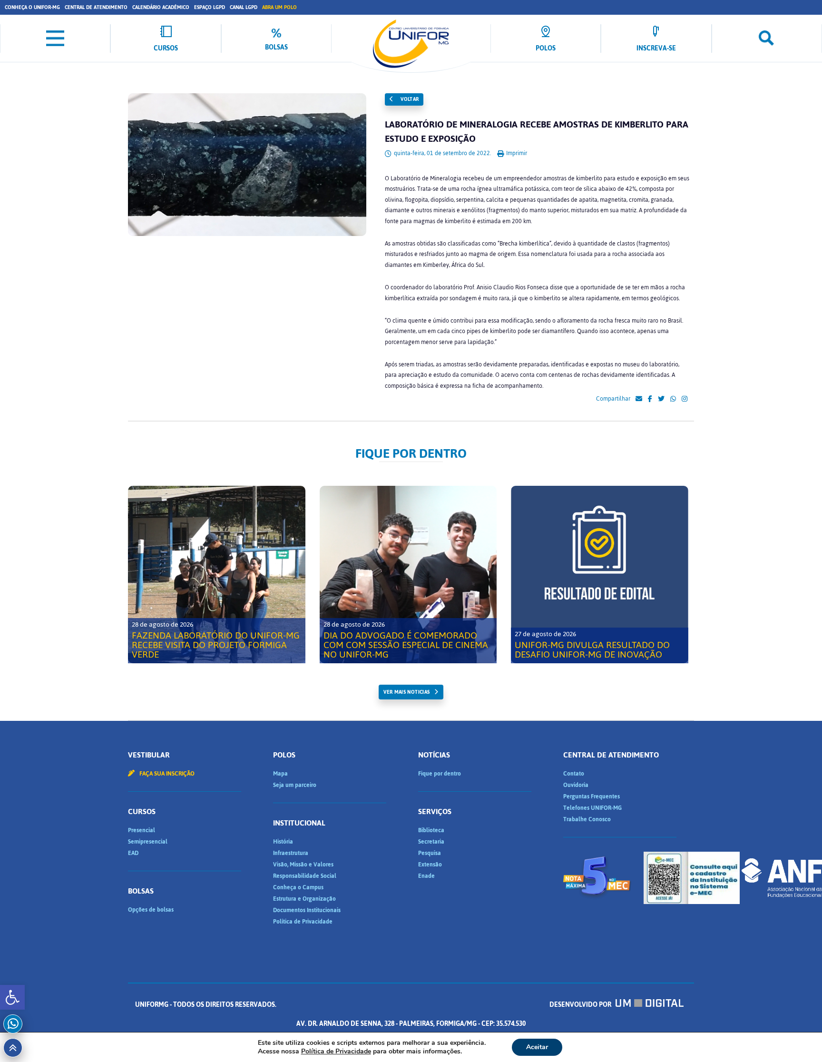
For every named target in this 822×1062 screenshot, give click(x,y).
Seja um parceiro (294, 785)
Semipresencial (147, 841)
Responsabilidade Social (304, 876)
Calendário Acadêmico (160, 7)
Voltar (409, 99)
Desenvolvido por (581, 1004)
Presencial (141, 830)
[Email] (639, 399)
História (283, 841)
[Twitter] (661, 399)
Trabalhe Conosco (587, 819)
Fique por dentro (439, 773)
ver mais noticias (406, 692)
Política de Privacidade (303, 921)
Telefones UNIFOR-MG (592, 808)
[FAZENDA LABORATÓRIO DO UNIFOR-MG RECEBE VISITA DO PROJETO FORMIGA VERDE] (216, 574)
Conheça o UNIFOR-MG (32, 7)
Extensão (430, 864)
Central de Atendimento (96, 7)
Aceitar (537, 1047)
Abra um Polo (279, 7)
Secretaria (431, 841)
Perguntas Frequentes (591, 796)
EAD (133, 853)
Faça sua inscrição (166, 773)
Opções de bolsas (151, 909)
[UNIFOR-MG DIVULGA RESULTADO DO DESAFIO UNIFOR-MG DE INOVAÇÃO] (599, 574)
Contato (573, 773)
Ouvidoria (575, 785)
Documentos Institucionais (307, 910)
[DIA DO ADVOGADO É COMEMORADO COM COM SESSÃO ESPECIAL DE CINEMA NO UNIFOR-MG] (408, 574)
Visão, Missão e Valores (303, 864)
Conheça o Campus (298, 887)
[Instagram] (684, 399)
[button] (12, 997)
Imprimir (516, 153)
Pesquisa (429, 853)
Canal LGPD (243, 7)
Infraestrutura (290, 853)
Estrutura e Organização (304, 899)
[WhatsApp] (673, 399)
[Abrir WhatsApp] (798, 1037)
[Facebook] (650, 399)
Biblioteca (431, 830)
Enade (426, 876)
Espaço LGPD (209, 7)
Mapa (280, 773)
